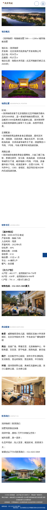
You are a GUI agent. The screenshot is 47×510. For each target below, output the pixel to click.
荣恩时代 (39, 495)
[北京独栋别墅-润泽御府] (8, 3)
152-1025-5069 (12, 506)
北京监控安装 (32, 502)
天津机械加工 (15, 502)
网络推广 (34, 495)
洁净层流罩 (39, 502)
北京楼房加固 (23, 502)
